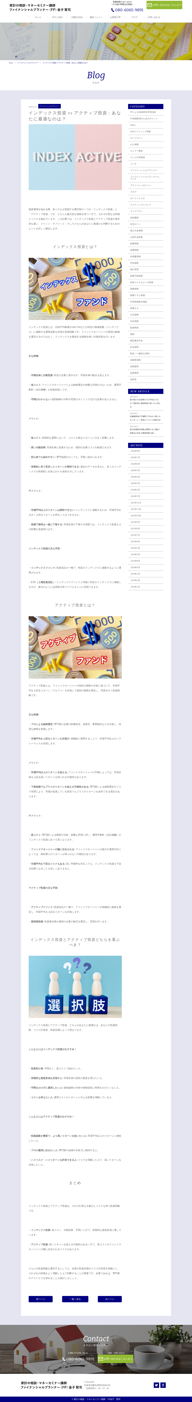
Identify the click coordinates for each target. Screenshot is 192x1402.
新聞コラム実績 (137, 295)
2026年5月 (135, 470)
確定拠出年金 (136, 340)
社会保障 (134, 347)
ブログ (134, 17)
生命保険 (134, 321)
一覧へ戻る (75, 1299)
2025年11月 (136, 509)
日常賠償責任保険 (138, 302)
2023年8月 (135, 561)
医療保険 (134, 243)
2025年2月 (135, 548)
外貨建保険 (135, 256)
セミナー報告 (136, 151)
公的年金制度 (136, 237)
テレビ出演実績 (137, 157)
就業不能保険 (136, 276)
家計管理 (134, 269)
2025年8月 (135, 528)
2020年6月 (135, 567)
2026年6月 (135, 464)
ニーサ (133, 164)
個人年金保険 (136, 231)
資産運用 (134, 366)
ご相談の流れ (76, 17)
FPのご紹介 (57, 17)
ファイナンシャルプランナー (28, 63)
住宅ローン (135, 224)
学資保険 (134, 263)
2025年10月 (136, 516)
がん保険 (134, 144)
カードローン (136, 138)
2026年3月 (135, 483)
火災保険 (134, 315)
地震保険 (134, 250)
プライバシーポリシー (140, 185)
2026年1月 (135, 496)
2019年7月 (135, 574)
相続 (132, 334)
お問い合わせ (154, 17)
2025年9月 (135, 522)
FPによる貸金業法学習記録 (143, 112)
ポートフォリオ (137, 198)
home (11, 63)
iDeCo (133, 125)
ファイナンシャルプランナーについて (145, 178)
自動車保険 (135, 360)
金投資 (133, 379)
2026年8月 (135, 451)
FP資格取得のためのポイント (144, 118)
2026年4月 (135, 477)
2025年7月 (135, 535)
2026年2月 (135, 490)
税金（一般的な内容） (140, 353)
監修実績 (134, 328)
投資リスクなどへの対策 (141, 282)
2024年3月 (135, 554)
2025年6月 (135, 541)
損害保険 (134, 289)
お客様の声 (115, 17)
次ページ (109, 1299)
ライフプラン (136, 211)
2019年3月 (135, 580)
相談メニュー (96, 17)
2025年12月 (136, 503)
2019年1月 (135, 587)
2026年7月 (135, 457)
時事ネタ (134, 308)
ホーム (38, 17)
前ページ (40, 1299)
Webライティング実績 (140, 131)
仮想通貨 (134, 218)
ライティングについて (140, 205)
